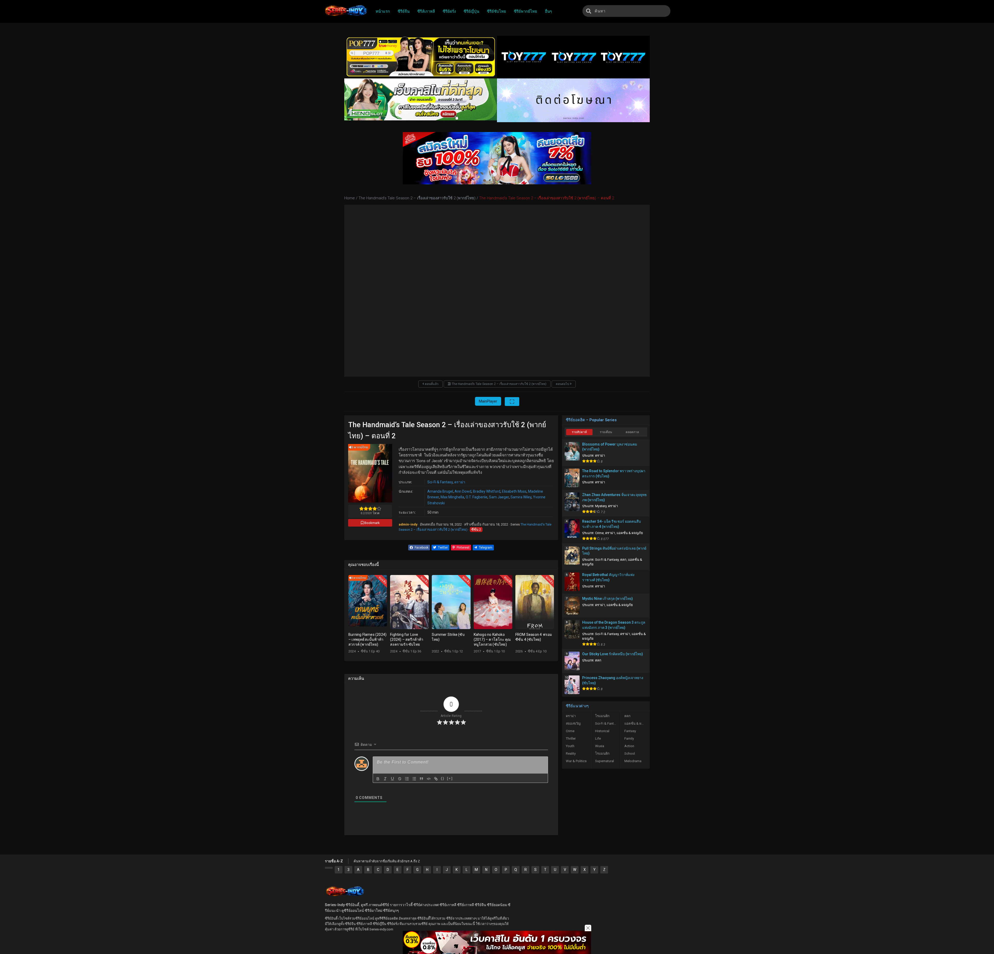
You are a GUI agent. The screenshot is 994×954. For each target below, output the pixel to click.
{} (442, 778)
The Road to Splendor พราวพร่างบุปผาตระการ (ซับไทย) (613, 473)
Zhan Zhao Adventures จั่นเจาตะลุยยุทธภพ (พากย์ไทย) (614, 497)
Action (629, 746)
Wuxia (599, 746)
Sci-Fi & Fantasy (440, 482)
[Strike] (399, 779)
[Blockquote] (421, 779)
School (629, 753)
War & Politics (576, 761)
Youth (570, 746)
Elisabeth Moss (514, 491)
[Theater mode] (512, 401)
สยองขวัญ (573, 723)
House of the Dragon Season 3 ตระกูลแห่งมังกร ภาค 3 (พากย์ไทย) (613, 625)
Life (598, 738)
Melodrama (632, 761)
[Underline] (392, 779)
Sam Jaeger (499, 497)
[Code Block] (428, 779)
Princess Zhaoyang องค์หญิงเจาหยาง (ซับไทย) (612, 680)
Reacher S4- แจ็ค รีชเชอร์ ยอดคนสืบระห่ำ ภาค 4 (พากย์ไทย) (611, 524)
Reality (571, 753)
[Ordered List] (407, 779)
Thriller (571, 738)
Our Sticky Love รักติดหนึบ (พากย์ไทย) (612, 654)
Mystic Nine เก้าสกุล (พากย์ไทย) (607, 598)
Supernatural (604, 761)
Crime (599, 533)
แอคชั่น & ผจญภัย (630, 533)
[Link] (436, 779)
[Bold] (378, 779)
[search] (588, 11)
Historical (602, 731)
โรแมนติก (602, 716)
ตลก (623, 560)
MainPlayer (488, 401)
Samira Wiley (520, 497)
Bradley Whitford (486, 491)
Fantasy (630, 731)
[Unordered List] (414, 779)
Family (629, 738)
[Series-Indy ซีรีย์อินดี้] (346, 16)
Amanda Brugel (440, 491)
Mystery (600, 506)
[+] (450, 778)
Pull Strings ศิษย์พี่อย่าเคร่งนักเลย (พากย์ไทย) (614, 551)
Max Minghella (452, 497)
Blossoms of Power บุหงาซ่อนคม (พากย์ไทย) (609, 446)
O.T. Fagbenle (476, 497)
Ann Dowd (463, 491)
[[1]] (329, 868)
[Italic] (385, 779)
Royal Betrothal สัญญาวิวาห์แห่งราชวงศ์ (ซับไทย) (608, 577)
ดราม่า (459, 482)
